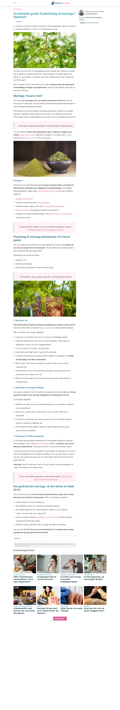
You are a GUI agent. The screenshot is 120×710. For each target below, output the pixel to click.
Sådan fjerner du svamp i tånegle (71, 609)
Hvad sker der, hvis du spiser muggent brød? (94, 609)
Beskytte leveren (22, 210)
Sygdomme (64, 606)
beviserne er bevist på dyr (63, 214)
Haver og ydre (18, 9)
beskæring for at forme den (45, 517)
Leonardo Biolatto (91, 14)
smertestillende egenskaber (53, 206)
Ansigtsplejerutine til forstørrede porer (46, 578)
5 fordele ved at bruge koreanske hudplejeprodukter (70, 579)
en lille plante (43, 444)
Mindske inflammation (24, 199)
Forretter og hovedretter (23, 606)
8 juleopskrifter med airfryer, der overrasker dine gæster (24, 610)
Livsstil (39, 606)
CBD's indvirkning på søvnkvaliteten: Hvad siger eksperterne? (23, 579)
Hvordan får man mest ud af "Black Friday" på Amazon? (47, 610)
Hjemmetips (88, 575)
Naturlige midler (19, 575)
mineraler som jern (29, 138)
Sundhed (87, 606)
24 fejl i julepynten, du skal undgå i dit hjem (94, 578)
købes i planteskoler (47, 328)
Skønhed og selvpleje (44, 575)
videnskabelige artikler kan (47, 191)
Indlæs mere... (60, 619)
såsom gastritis (43, 203)
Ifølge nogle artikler (27, 135)
